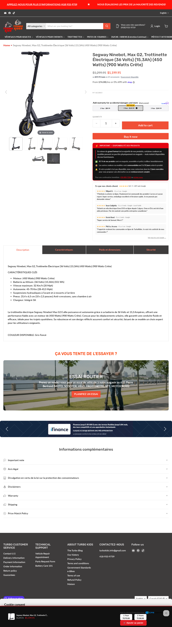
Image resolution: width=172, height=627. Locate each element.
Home (6, 45)
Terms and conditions (78, 563)
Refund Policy (74, 579)
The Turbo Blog (75, 550)
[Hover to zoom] (45, 93)
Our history (73, 554)
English (163, 13)
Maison (71, 584)
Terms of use (73, 575)
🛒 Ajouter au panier (133, 623)
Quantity (97, 117)
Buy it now (130, 137)
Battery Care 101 (44, 565)
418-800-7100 (125, 177)
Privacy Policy (74, 559)
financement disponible (130, 77)
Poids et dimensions (110, 249)
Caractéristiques (64, 249)
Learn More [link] (159, 612)
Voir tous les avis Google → (157, 238)
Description (22, 249)
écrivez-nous (138, 177)
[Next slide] (85, 92)
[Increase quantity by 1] (115, 123)
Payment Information (14, 562)
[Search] (106, 26)
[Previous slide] (6, 92)
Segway (99, 92)
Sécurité (151, 249)
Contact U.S (9, 553)
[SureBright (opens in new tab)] (165, 103)
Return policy (10, 570)
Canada (157, 598)
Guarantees (9, 575)
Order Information (12, 566)
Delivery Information (14, 557)
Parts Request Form (45, 561)
